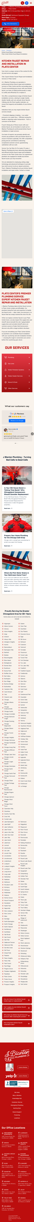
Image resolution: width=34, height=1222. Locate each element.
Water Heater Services (15, 376)
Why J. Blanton (17, 1095)
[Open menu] (31, 3)
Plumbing (9, 50)
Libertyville (7, 848)
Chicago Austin (8, 711)
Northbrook (7, 929)
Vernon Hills (24, 913)
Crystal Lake (8, 819)
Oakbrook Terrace (9, 942)
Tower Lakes (24, 905)
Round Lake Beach (26, 861)
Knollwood (23, 783)
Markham (7, 879)
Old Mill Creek (8, 948)
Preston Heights (9, 982)
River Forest (24, 829)
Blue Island (7, 660)
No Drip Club (17, 1108)
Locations (17, 1118)
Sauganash (23, 871)
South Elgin (23, 887)
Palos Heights (8, 958)
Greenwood (24, 702)
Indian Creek (24, 752)
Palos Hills (7, 961)
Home (3, 50)
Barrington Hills (8, 650)
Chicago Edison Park (8, 729)
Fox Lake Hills (24, 665)
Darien (22, 624)
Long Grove (7, 871)
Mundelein (7, 903)
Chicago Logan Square (8, 763)
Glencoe (22, 684)
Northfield (7, 932)
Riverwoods (24, 837)
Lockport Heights (9, 866)
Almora (6, 629)
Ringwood (23, 827)
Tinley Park (23, 902)
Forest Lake (24, 655)
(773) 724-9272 (12, 20)
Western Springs (25, 948)
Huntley (22, 747)
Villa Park (23, 915)
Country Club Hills (9, 814)
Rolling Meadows (25, 843)
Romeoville (23, 845)
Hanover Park (24, 713)
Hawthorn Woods (25, 726)
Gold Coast (23, 689)
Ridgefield (23, 824)
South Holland (24, 889)
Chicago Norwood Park (9, 777)
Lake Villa (7, 837)
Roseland (23, 850)
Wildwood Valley (25, 956)
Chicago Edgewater (7, 725)
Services (17, 1092)
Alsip (5, 634)
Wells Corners (24, 936)
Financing (17, 1115)
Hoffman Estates (25, 736)
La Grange (23, 786)
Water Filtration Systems (16, 370)
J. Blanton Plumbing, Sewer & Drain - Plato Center (20, 8)
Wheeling (23, 953)
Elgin (21, 637)
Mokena (6, 895)
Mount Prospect (9, 900)
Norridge (6, 919)
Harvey (22, 721)
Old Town (7, 950)
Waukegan (23, 930)
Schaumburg (24, 873)
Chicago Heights (9, 737)
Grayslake (23, 697)
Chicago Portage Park (9, 784)
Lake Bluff (7, 824)
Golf (21, 692)
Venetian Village (25, 910)
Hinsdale (23, 734)
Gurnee (22, 705)
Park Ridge (7, 966)
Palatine (6, 955)
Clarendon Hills (8, 809)
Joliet (22, 770)
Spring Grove (24, 892)
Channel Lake (8, 697)
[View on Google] (5, 430)
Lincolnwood (8, 858)
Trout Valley (24, 908)
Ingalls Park (23, 755)
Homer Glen (24, 742)
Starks (22, 897)
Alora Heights (8, 631)
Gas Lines (11, 364)
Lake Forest (7, 829)
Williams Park (24, 959)
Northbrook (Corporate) (8, 1133)
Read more (7, 508)
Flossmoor (23, 652)
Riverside (23, 835)
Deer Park (23, 626)
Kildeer (22, 778)
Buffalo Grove (8, 673)
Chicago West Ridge (8, 800)
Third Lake (23, 900)
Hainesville (23, 707)
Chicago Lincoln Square (8, 758)
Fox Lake (23, 663)
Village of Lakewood (23, 919)
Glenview (23, 686)
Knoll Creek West (25, 781)
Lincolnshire (7, 856)
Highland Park (24, 728)
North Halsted (8, 927)
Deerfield (23, 629)
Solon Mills (23, 884)
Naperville (7, 908)
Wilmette (23, 968)
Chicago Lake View (10, 754)
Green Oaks (23, 700)
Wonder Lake (24, 974)
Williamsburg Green (24, 962)
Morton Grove (8, 898)
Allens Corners (8, 626)
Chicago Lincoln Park (9, 1154)
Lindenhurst (7, 861)
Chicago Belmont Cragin (9, 718)
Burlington (7, 679)
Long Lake (7, 874)
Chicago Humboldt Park (9, 744)
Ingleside (23, 757)
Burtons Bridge (8, 684)
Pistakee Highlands (10, 971)
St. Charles (23, 894)
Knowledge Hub (17, 1098)
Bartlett (6, 652)
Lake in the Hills (9, 832)
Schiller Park (24, 876)
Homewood (24, 744)
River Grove (24, 832)
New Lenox (7, 913)
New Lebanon (8, 911)
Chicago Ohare (8, 780)
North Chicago (8, 924)
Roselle (22, 853)
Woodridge (23, 976)
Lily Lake (7, 850)
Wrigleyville (24, 982)
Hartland (23, 718)
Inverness (23, 762)
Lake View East (8, 835)
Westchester (24, 946)
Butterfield (7, 686)
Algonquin (7, 624)
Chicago (6, 700)
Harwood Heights (25, 723)
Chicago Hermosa (9, 740)
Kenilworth (23, 776)
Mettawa (7, 890)
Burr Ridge (7, 681)
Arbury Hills (7, 639)
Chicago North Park (10, 773)
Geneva (22, 676)
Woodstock (23, 979)
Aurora (6, 644)
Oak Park (6, 940)
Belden (6, 655)
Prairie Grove (8, 979)
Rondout (23, 848)
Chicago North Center (8, 770)
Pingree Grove (8, 969)
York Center (23, 984)
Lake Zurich (7, 840)
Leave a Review (23, 1067)
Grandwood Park (25, 694)
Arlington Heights (9, 642)
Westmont (23, 951)
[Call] (22, 3)
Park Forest (7, 963)
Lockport (7, 864)
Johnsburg (23, 768)
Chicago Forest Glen (8, 734)
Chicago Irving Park (9, 747)
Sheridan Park (24, 879)
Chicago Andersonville (8, 708)
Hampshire (23, 710)
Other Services (12, 388)
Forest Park (23, 658)
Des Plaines (24, 631)
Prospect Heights (9, 984)
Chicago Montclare (9, 766)
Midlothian (7, 892)
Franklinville (23, 673)
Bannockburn (8, 647)
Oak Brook (7, 934)
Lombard (7, 869)
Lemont (6, 845)
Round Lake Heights (24, 865)
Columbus (7, 811)
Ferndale (23, 650)
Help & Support (17, 1112)
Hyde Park (23, 749)
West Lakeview (25, 943)
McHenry (7, 887)
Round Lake (24, 858)
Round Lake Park (25, 868)
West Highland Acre (24, 939)
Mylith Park (7, 906)
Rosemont (23, 856)
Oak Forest (7, 937)
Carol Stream (8, 692)
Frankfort (23, 668)
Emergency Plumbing (17, 1105)
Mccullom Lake (8, 885)
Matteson (7, 882)
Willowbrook (24, 966)
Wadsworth (24, 925)
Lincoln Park (7, 853)
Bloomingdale (8, 658)
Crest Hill (7, 816)
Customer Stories (17, 1102)
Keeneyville (24, 773)
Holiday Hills (24, 739)
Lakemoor (7, 843)
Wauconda (23, 928)
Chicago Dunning (9, 721)
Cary (5, 694)
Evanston (23, 644)
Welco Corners (24, 933)
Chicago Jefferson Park (9, 751)
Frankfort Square (25, 671)
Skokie (22, 881)
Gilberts (22, 679)
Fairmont (23, 647)
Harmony (23, 715)
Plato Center (8, 976)
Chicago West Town (8, 805)
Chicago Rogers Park (9, 793)
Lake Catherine (8, 827)
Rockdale (23, 840)
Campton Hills (8, 689)
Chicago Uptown (9, 797)
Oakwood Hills (8, 945)
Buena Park (7, 671)
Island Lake (23, 765)
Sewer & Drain (12, 382)
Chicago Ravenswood (8, 789)
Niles (5, 916)
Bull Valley (7, 676)
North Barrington (9, 921)
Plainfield (7, 974)
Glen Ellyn (23, 681)
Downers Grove (25, 634)
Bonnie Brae (8, 665)
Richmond (23, 822)
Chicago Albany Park (8, 703)
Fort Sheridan (24, 660)
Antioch (6, 637)
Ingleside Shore (25, 760)
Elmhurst (23, 642)
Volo (21, 923)
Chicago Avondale (9, 714)
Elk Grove (23, 639)
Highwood (23, 731)
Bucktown (7, 668)
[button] (26, 3)
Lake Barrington (9, 822)
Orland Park (7, 953)
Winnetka (23, 971)
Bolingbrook (7, 663)
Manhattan (7, 877)
